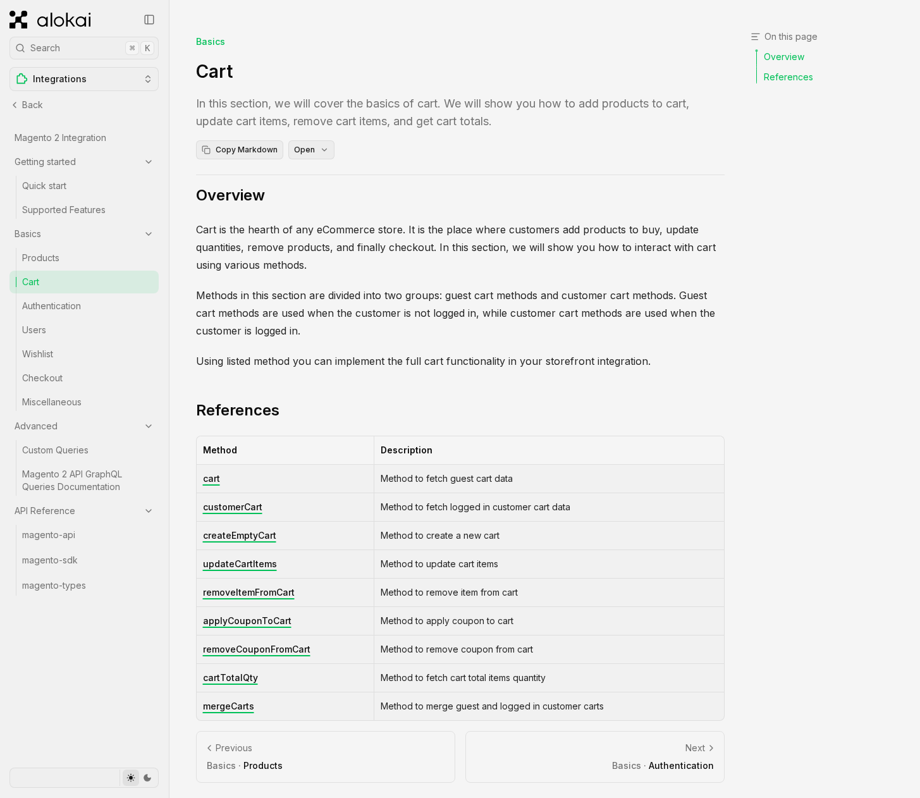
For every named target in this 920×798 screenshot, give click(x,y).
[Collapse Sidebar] (149, 19)
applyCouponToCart (247, 620)
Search (90, 47)
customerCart (232, 506)
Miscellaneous (52, 401)
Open (304, 149)
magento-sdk (50, 560)
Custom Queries (55, 450)
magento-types (54, 585)
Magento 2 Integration (60, 137)
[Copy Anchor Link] (275, 195)
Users (34, 329)
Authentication (51, 305)
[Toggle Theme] (139, 778)
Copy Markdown (247, 149)
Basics (28, 233)
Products (40, 257)
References (237, 410)
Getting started (45, 161)
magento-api (48, 534)
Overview (230, 195)
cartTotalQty (230, 677)
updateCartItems (240, 563)
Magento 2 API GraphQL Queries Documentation (72, 480)
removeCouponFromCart (256, 649)
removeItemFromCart (249, 592)
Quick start (44, 185)
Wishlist (37, 353)
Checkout (42, 377)
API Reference (45, 510)
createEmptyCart (239, 535)
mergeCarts (228, 706)
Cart (30, 281)
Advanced (36, 425)
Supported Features (64, 209)
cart (211, 478)
